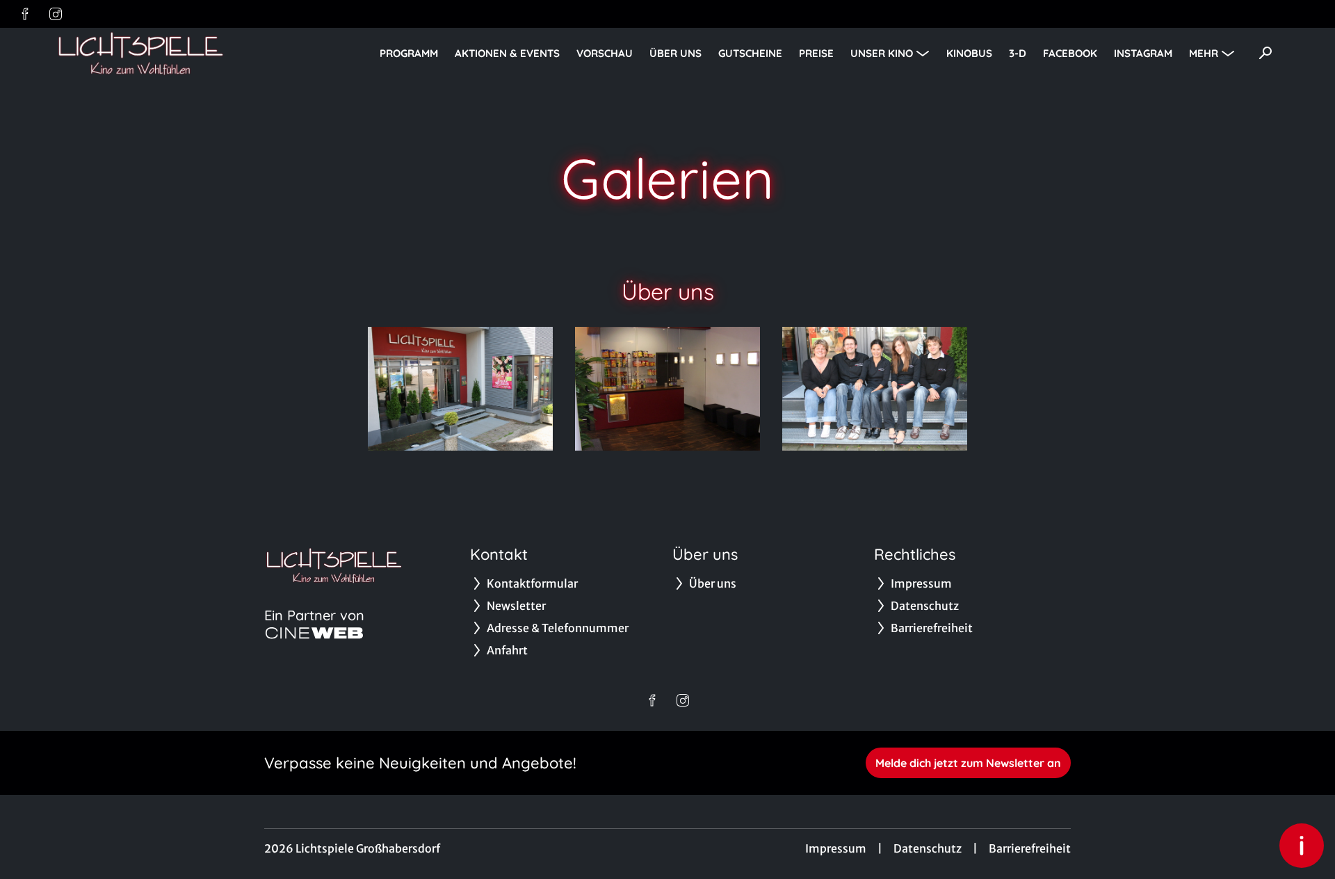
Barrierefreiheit (1030, 848)
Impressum (835, 848)
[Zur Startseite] (153, 53)
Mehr (1203, 53)
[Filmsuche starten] (1265, 53)
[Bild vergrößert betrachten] (460, 388)
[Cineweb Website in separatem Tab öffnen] (314, 633)
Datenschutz (927, 848)
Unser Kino (881, 53)
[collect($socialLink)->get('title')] (25, 14)
